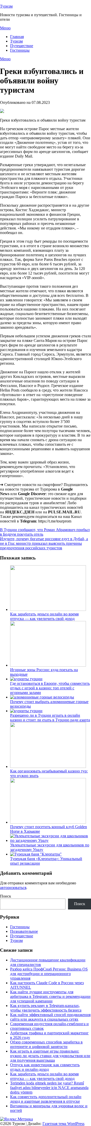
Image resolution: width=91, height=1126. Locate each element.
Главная (17, 36)
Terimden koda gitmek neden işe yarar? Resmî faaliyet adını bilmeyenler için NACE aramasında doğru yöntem (49, 1087)
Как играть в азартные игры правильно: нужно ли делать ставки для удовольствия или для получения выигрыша (50, 1055)
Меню (5, 28)
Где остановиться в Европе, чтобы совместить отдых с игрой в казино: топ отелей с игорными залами (50, 688)
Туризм (6, 6)
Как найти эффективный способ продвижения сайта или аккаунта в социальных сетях (50, 1017)
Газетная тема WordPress (63, 1123)
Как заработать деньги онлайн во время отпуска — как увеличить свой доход (44, 616)
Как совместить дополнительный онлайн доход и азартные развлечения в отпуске (45, 1099)
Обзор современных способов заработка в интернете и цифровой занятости (46, 1044)
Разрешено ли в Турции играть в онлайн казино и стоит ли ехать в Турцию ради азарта (50, 717)
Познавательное (24, 931)
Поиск (5, 896)
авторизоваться (13, 887)
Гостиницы (20, 50)
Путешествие (21, 46)
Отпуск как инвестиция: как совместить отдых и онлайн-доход (45, 1067)
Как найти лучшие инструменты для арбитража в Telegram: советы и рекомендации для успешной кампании (50, 996)
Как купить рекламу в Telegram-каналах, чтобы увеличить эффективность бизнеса (45, 1007)
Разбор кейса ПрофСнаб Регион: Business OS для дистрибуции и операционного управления (49, 973)
